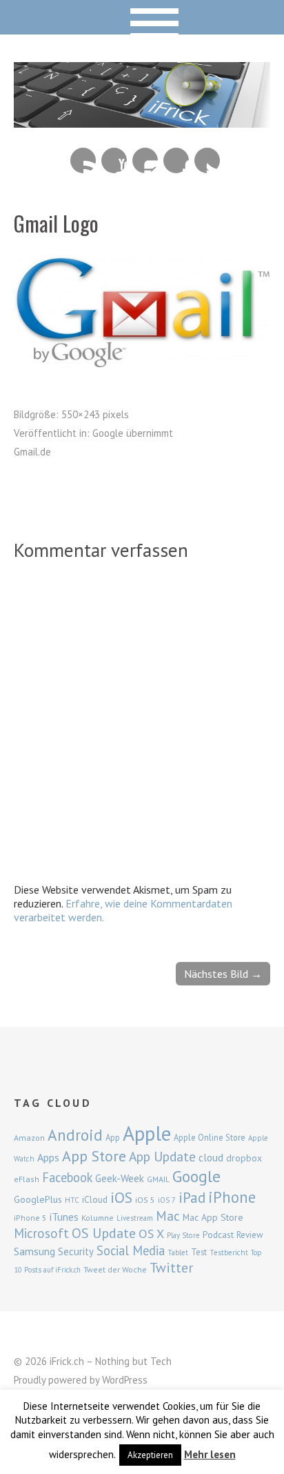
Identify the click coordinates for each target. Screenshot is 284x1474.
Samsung (34, 1251)
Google (196, 1176)
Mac (168, 1215)
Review (249, 1235)
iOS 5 (145, 1200)
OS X (151, 1233)
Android (75, 1134)
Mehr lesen (210, 1454)
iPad (192, 1197)
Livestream (134, 1218)
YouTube (114, 160)
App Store (94, 1156)
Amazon (29, 1137)
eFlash (26, 1179)
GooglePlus (38, 1199)
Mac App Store (213, 1217)
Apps (48, 1157)
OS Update (104, 1233)
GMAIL (158, 1179)
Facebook (176, 160)
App (112, 1137)
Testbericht (229, 1252)
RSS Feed (83, 160)
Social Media (131, 1250)
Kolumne (97, 1217)
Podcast (218, 1234)
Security (76, 1251)
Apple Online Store (209, 1137)
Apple (147, 1133)
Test (199, 1251)
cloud (211, 1157)
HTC (72, 1200)
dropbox (244, 1158)
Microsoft (41, 1233)
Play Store (183, 1235)
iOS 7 (167, 1200)
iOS (121, 1197)
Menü (142, 17)
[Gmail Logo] (142, 364)
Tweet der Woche (115, 1269)
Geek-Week (119, 1178)
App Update (162, 1156)
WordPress (125, 1379)
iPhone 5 (30, 1217)
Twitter (207, 160)
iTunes (64, 1217)
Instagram (145, 160)
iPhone (232, 1197)
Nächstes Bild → (223, 974)
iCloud (95, 1199)
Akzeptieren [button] (150, 1455)
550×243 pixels (95, 414)
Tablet (178, 1252)
